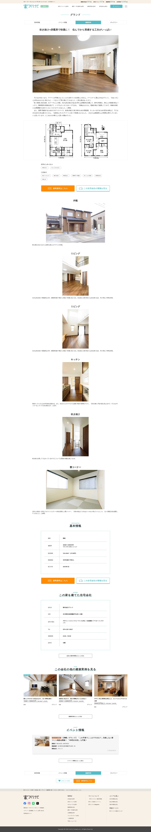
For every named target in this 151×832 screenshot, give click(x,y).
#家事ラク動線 (76, 175)
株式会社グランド (68, 607)
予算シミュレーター (72, 821)
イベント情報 (62, 22)
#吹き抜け (56, 175)
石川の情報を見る (114, 798)
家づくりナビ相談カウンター (116, 811)
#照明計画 (98, 175)
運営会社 (26, 807)
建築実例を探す (91, 6)
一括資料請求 (71, 818)
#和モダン (44, 167)
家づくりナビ (26, 790)
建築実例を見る (71, 807)
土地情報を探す (71, 812)
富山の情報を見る (114, 801)
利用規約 (42, 807)
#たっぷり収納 (87, 175)
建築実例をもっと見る (75, 716)
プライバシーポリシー (34, 807)
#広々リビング (45, 175)
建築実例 (88, 22)
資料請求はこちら (60, 188)
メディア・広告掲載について (30, 810)
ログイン (117, 6)
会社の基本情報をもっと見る (75, 655)
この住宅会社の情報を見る (95, 188)
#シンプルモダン (56, 167)
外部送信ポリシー (28, 813)
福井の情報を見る (114, 804)
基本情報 (37, 22)
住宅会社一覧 (37, 790)
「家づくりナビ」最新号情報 (95, 798)
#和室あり (65, 175)
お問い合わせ (41, 810)
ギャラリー (113, 22)
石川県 (32, 790)
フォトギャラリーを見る (73, 815)
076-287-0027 (68, 629)
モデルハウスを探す (72, 804)
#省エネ (44, 179)
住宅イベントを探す (63, 6)
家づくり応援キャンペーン (95, 801)
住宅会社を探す (103, 6)
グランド (43, 790)
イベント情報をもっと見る (75, 760)
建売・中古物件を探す (78, 6)
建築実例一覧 (49, 790)
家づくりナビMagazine (94, 804)
